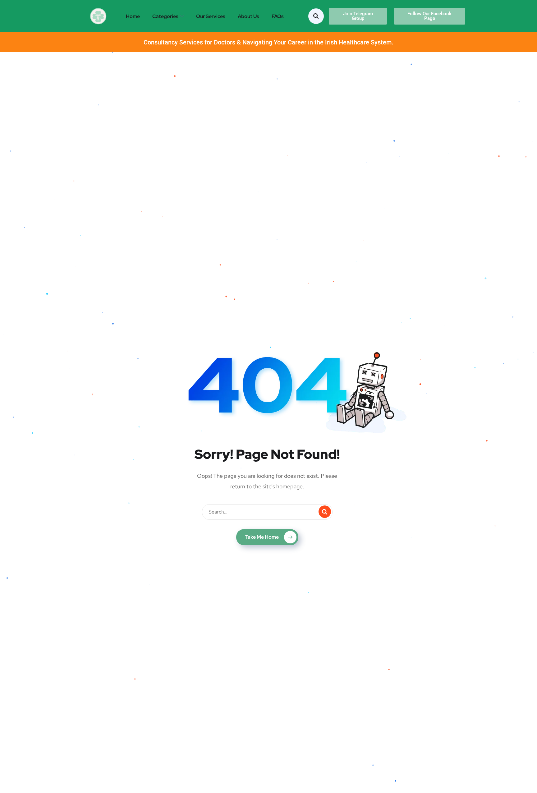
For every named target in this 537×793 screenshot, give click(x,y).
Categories (165, 16)
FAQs (278, 16)
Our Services (210, 16)
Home (133, 16)
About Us (248, 16)
